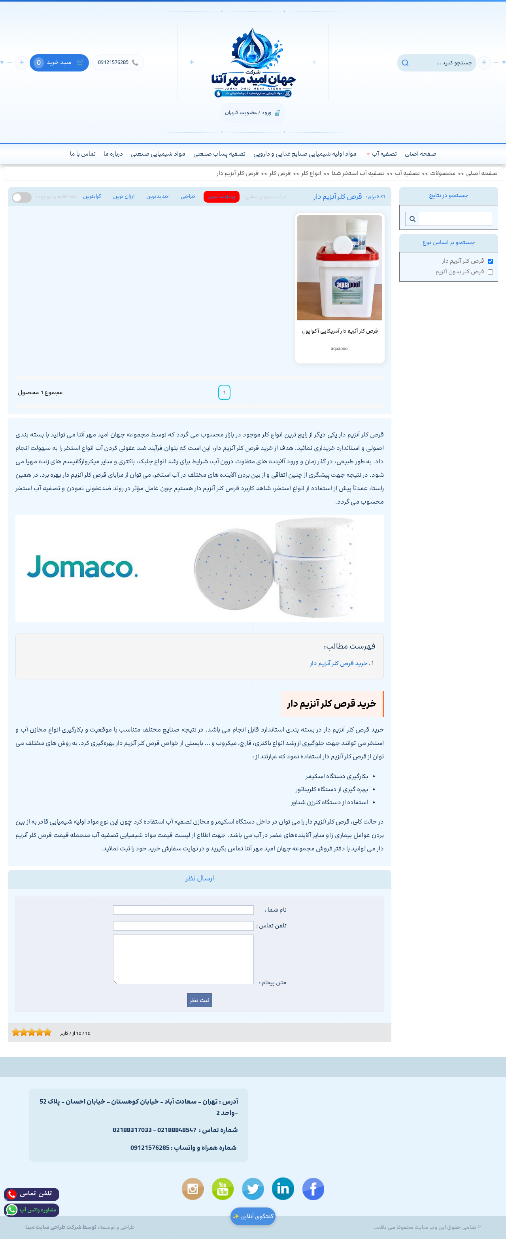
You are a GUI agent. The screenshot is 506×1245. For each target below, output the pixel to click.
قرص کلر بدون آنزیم (460, 271)
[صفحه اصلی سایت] (253, 62)
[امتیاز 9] (45, 1032)
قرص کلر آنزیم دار (238, 173)
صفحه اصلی (482, 173)
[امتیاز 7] (38, 1032)
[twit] (253, 1189)
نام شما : (276, 910)
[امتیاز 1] (14, 1032)
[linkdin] (283, 1188)
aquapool (340, 348)
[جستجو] (412, 219)
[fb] (313, 1189)
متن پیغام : (273, 982)
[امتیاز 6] (34, 1032)
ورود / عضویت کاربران (248, 113)
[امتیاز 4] (26, 1032)
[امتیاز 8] (41, 1032)
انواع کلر (311, 173)
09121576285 (118, 62)
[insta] (193, 1189)
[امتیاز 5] (30, 1032)
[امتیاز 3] (22, 1032)
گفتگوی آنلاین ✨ (253, 1216)
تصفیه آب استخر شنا (358, 173)
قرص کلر (280, 173)
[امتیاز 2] (18, 1032)
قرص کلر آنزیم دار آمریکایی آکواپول (340, 331)
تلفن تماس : (271, 926)
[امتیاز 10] (49, 1032)
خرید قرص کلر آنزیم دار (339, 663)
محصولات (443, 173)
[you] (223, 1189)
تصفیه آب (407, 173)
